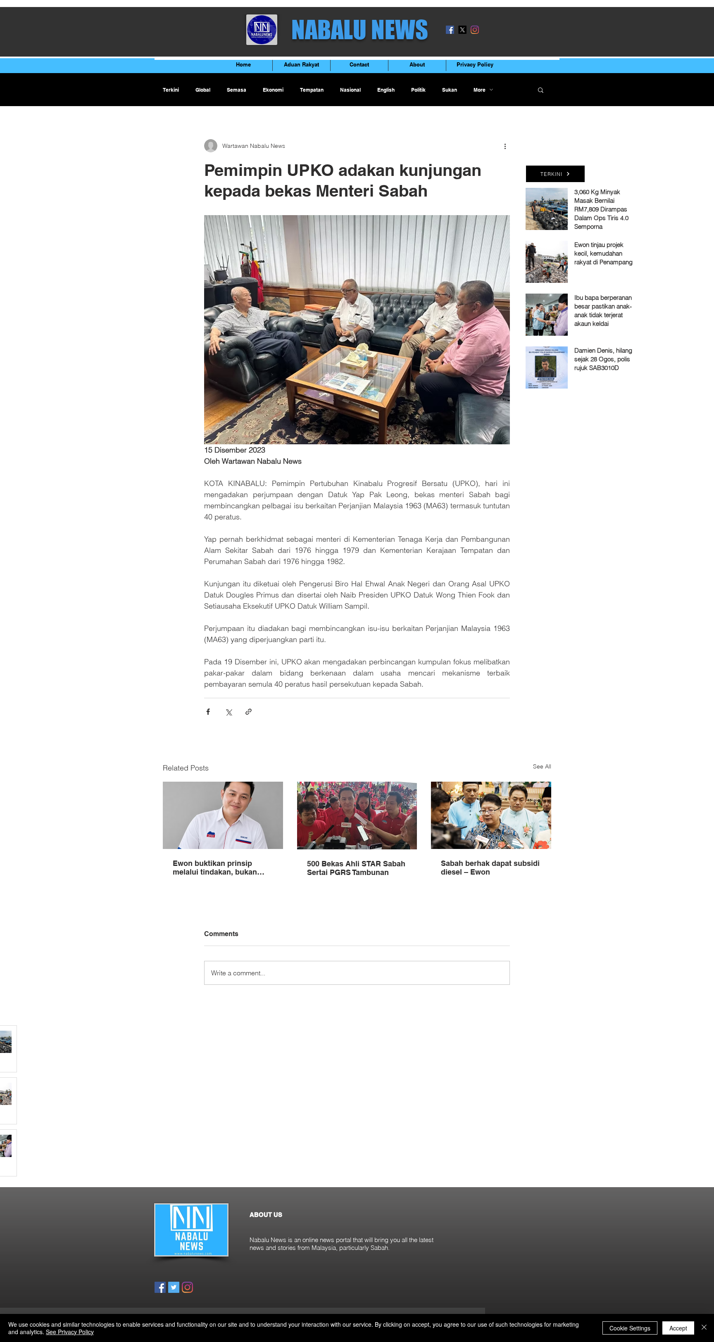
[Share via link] (248, 712)
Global (202, 90)
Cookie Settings (629, 1328)
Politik (418, 90)
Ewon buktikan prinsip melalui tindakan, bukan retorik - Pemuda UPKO (215, 867)
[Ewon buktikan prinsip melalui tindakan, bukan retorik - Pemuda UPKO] (223, 815)
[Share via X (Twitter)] (228, 712)
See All (542, 766)
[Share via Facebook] (208, 712)
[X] (462, 30)
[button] (541, 89)
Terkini (171, 90)
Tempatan (312, 90)
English (386, 90)
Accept (678, 1328)
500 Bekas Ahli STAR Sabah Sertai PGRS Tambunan (356, 868)
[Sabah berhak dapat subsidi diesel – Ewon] (491, 815)
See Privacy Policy (70, 1332)
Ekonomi (273, 90)
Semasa (236, 90)
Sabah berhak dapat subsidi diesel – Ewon (490, 867)
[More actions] (505, 146)
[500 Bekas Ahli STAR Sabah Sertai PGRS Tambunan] (357, 815)
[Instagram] (475, 30)
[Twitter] (173, 1287)
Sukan (449, 90)
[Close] (704, 1328)
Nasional (350, 90)
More (480, 90)
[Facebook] (450, 30)
